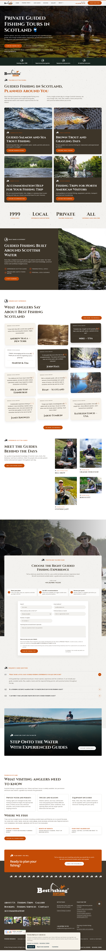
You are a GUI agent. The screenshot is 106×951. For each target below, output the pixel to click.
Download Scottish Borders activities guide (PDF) (84, 916)
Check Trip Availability (74, 863)
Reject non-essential (43, 947)
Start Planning (12, 278)
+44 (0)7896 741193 (53, 582)
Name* (22, 604)
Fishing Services (26, 907)
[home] (8, 3)
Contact (43, 907)
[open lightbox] (8, 921)
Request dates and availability (85, 909)
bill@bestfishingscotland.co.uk (45, 643)
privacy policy (64, 641)
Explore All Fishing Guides (15, 838)
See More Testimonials (53, 427)
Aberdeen (26, 823)
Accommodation (14, 911)
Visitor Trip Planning (65, 198)
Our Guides (37, 3)
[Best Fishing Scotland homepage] (53, 889)
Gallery (53, 3)
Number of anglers (25, 617)
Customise (55, 947)
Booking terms (97, 947)
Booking (9, 907)
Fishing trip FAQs (81, 911)
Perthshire (19, 823)
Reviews (45, 3)
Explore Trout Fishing (65, 150)
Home (17, 3)
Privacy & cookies (84, 947)
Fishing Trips (25, 902)
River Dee (26, 821)
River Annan (33, 821)
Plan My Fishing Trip (13, 46)
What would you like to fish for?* (28, 610)
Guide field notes (82, 939)
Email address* (57, 604)
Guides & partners (96, 939)
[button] (26, 3)
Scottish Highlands (41, 823)
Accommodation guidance (84, 913)
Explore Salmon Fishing (16, 150)
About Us (9, 902)
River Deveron (42, 821)
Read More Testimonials (91, 318)
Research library (23, 939)
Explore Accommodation (17, 198)
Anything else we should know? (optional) (30, 624)
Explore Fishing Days (87, 748)
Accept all (31, 947)
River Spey (10, 821)
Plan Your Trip (94, 3)
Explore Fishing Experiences (35, 46)
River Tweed (18, 821)
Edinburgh (11, 823)
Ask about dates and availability (85, 929)
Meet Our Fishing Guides (14, 465)
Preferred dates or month (60, 610)
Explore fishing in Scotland (64, 910)
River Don (53, 821)
